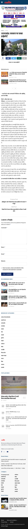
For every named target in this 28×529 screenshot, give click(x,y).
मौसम (2, 346)
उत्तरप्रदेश (3, 323)
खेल (2, 331)
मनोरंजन (2, 343)
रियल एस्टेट (3, 352)
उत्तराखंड (3, 326)
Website (3, 261)
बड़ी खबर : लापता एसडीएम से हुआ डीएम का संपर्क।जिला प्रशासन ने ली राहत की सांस (16, 405)
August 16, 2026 (13, 83)
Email (3, 254)
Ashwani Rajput (4, 526)
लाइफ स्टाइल (3, 355)
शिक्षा (2, 361)
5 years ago (11, 293)
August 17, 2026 (13, 77)
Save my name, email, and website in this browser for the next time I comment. (13, 268)
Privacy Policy (4, 522)
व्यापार (2, 358)
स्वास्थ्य (2, 364)
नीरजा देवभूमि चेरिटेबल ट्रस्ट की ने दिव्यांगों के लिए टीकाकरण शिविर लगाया (17, 290)
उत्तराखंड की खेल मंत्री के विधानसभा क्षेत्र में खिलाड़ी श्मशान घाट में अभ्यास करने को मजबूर (17, 80)
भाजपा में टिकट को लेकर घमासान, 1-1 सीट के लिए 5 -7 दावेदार (13, 468)
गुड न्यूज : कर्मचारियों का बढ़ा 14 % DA (13, 412)
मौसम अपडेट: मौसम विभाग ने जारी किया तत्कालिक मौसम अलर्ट (10, 397)
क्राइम (2, 329)
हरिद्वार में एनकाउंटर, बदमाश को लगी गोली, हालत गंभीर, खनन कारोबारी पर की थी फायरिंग (18, 303)
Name (3, 247)
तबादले (2, 334)
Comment (4, 227)
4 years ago (11, 286)
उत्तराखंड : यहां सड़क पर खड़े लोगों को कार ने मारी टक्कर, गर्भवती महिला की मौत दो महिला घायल (17, 506)
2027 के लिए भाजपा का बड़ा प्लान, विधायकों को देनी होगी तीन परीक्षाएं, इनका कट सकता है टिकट (18, 74)
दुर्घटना (2, 337)
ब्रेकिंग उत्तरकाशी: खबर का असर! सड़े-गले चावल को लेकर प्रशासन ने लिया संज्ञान (16, 283)
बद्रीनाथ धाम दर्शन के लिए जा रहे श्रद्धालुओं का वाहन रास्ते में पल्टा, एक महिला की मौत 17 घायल (17, 297)
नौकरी (2, 340)
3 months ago (12, 299)
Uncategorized (5, 317)
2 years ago (11, 306)
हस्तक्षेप (2, 367)
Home (2, 30)
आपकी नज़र (3, 320)
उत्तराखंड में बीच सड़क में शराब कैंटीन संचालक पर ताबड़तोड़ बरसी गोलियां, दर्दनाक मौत (18, 499)
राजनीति (6, 30)
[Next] (15, 88)
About (2, 520)
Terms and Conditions (12, 520)
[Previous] (12, 88)
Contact (11, 522)
